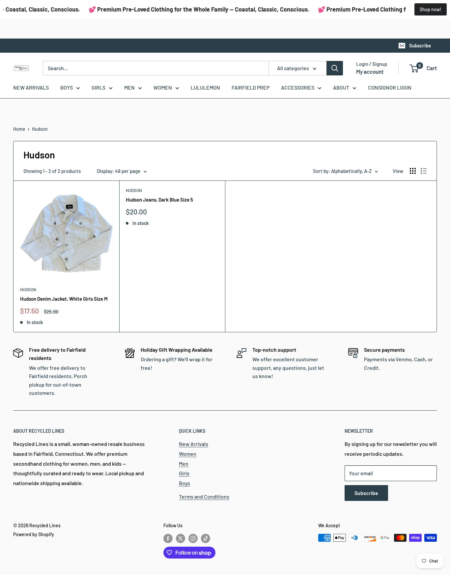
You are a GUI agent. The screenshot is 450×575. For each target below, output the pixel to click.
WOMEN (163, 87)
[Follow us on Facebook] (168, 538)
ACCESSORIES (297, 87)
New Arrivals (193, 444)
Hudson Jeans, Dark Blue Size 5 (159, 200)
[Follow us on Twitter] (180, 538)
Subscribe (420, 45)
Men (183, 463)
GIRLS (98, 87)
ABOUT (341, 87)
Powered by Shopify (33, 534)
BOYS (66, 87)
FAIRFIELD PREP (250, 87)
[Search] (334, 68)
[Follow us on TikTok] (205, 538)
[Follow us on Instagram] (193, 538)
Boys (184, 483)
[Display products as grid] (413, 171)
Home (19, 129)
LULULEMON (205, 87)
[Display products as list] (424, 171)
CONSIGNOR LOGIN (389, 87)
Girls (184, 473)
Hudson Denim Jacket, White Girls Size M (64, 299)
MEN (129, 87)
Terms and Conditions (204, 496)
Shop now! (430, 9)
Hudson (40, 129)
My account (369, 71)
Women (187, 454)
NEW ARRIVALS (31, 87)
